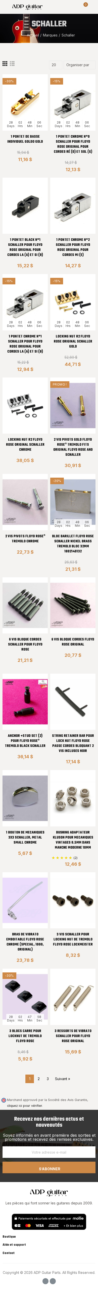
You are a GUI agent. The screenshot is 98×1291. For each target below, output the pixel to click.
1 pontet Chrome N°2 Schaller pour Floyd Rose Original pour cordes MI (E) (73, 247)
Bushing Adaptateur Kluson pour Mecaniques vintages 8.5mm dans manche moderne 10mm (73, 840)
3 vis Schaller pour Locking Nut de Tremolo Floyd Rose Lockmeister (73, 939)
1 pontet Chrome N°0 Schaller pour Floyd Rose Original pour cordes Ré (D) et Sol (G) (73, 144)
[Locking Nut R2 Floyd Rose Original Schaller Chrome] (25, 405)
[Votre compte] (92, 7)
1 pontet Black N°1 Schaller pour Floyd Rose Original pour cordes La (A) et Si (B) (25, 247)
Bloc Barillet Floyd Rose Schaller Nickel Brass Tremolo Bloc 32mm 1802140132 (73, 544)
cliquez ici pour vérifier (24, 1106)
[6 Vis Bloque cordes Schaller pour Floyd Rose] (25, 605)
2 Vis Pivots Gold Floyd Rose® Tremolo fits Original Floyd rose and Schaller (73, 447)
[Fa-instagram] (53, 1281)
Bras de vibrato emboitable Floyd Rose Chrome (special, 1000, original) (25, 942)
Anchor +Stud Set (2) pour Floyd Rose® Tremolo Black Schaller (25, 741)
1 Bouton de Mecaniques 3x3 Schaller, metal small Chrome (25, 838)
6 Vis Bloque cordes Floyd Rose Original (73, 642)
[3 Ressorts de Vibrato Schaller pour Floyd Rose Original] (72, 997)
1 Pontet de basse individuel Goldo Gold (25, 139)
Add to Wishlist (35, 93)
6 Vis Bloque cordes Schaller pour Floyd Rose (25, 645)
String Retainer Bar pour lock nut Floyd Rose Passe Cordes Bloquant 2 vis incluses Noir (73, 743)
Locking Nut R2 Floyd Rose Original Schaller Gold (73, 342)
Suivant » (62, 1079)
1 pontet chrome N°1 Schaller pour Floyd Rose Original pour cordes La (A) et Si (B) (25, 344)
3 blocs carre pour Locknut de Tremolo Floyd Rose (25, 1036)
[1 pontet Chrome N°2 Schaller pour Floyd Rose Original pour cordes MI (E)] (72, 206)
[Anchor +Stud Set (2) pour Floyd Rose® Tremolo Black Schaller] (25, 702)
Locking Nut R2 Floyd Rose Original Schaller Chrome (25, 445)
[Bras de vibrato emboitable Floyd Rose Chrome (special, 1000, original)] (25, 900)
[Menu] (5, 7)
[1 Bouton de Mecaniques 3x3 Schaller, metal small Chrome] (25, 798)
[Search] (74, 6)
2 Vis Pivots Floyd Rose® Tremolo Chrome (25, 539)
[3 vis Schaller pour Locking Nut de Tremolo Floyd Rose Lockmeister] (72, 900)
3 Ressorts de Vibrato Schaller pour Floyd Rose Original (73, 1036)
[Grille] (5, 65)
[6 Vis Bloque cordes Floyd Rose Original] (72, 605)
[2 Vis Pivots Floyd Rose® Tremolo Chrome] (25, 502)
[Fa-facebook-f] (45, 1281)
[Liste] (12, 65)
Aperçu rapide (35, 103)
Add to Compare (35, 83)
